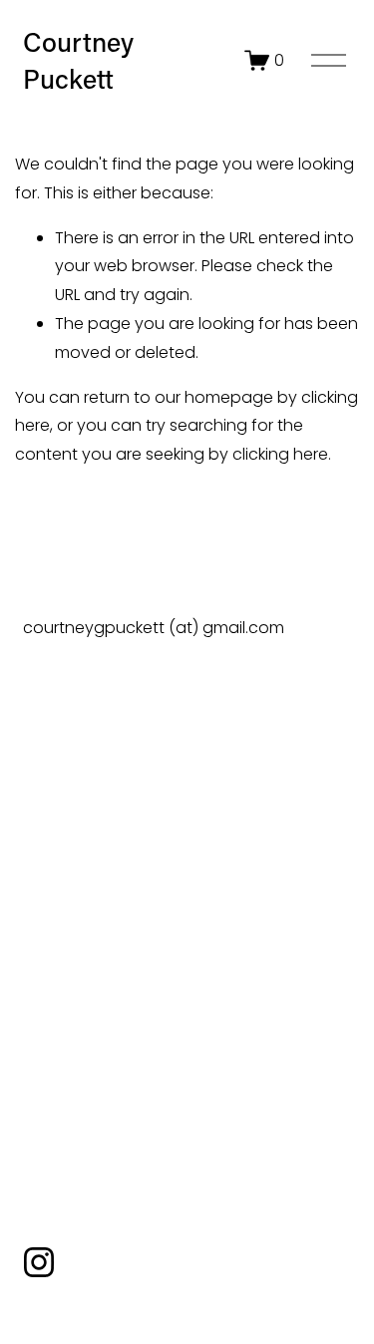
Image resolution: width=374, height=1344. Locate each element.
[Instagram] (39, 1262)
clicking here (280, 454)
